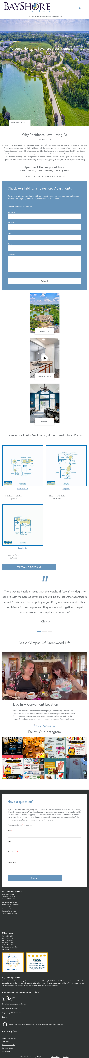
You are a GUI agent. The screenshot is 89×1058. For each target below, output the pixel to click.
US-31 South (6, 1051)
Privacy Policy (55, 1057)
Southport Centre (7, 1048)
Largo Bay (66, 488)
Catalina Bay (22, 548)
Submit (44, 281)
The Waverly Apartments (9, 1008)
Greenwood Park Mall (8, 1045)
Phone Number (12, 852)
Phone (10, 244)
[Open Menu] (84, 8)
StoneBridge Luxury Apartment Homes (14, 1004)
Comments (11, 255)
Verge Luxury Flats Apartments (11, 1013)
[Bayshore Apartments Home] (27, 7)
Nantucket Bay (22, 488)
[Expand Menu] (83, 11)
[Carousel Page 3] (50, 631)
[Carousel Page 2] (44, 631)
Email (9, 233)
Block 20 (4, 1017)
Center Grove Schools (9, 1038)
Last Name (11, 223)
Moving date (12, 862)
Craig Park (5, 1042)
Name (9, 831)
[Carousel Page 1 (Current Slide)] (39, 631)
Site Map (65, 1057)
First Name (11, 212)
